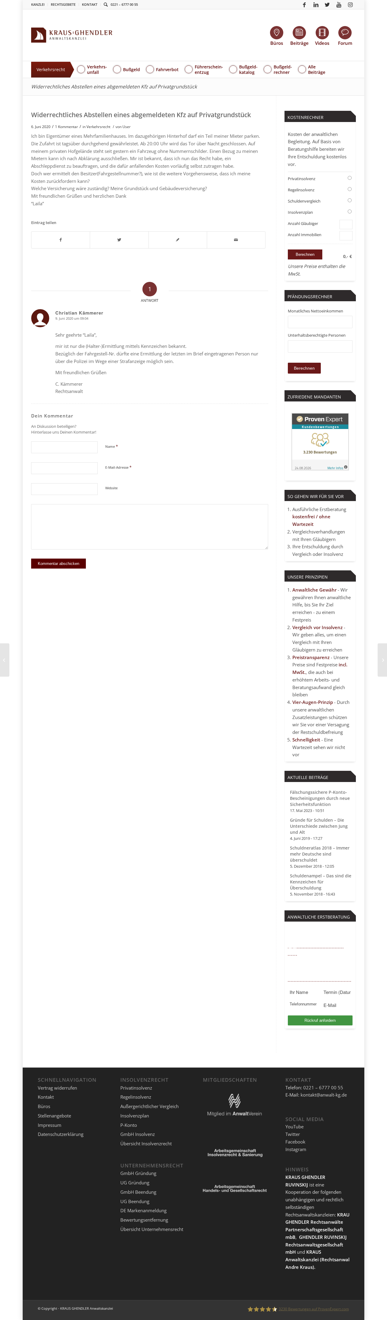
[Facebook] (304, 4)
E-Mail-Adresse (118, 467)
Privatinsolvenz (301, 178)
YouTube (294, 1127)
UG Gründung (134, 1183)
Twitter (292, 1134)
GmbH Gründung (138, 1173)
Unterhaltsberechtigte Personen (317, 335)
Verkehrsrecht (98, 126)
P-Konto (128, 1125)
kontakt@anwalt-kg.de (324, 1095)
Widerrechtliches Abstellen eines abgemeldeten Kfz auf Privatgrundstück (114, 86)
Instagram (295, 1149)
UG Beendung (134, 1201)
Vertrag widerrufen (57, 1088)
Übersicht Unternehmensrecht (151, 1229)
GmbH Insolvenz (137, 1134)
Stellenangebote (54, 1116)
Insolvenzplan (300, 212)
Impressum (49, 1125)
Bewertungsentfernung (144, 1220)
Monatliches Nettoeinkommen (315, 311)
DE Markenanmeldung (143, 1210)
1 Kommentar (66, 126)
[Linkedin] (316, 4)
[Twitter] (327, 4)
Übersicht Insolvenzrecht (146, 1143)
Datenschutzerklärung (60, 1134)
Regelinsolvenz (301, 190)
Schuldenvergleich (304, 201)
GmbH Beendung (138, 1192)
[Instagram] (350, 4)
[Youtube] (339, 4)
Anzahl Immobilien (304, 234)
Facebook (295, 1142)
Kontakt (89, 4)
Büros (44, 1106)
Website (111, 488)
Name (111, 446)
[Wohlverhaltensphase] (4, 660)
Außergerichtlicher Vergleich (149, 1106)
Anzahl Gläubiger (303, 223)
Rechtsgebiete (63, 4)
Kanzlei (37, 4)
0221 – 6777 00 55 (124, 4)
